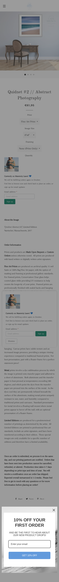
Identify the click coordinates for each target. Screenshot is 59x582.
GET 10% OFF (29, 555)
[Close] (53, 510)
